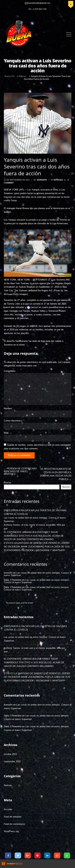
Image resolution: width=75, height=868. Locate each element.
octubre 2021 (10, 754)
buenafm (42, 180)
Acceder (8, 809)
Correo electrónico (14, 420)
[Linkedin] (47, 855)
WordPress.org (11, 831)
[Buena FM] (33, 33)
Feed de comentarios (14, 824)
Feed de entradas (12, 816)
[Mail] (57, 855)
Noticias (58, 180)
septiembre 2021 (12, 761)
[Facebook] (8, 855)
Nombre (8, 408)
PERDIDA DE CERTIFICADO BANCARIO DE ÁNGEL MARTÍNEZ (20, 471)
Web (6, 433)
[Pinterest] (37, 855)
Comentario (9, 371)
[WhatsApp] (67, 855)
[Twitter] (18, 855)
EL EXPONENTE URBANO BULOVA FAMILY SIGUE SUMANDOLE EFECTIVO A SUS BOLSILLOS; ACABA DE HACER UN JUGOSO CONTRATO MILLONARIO (34, 536)
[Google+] (28, 855)
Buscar (7, 482)
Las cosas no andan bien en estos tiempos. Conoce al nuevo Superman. (37, 574)
